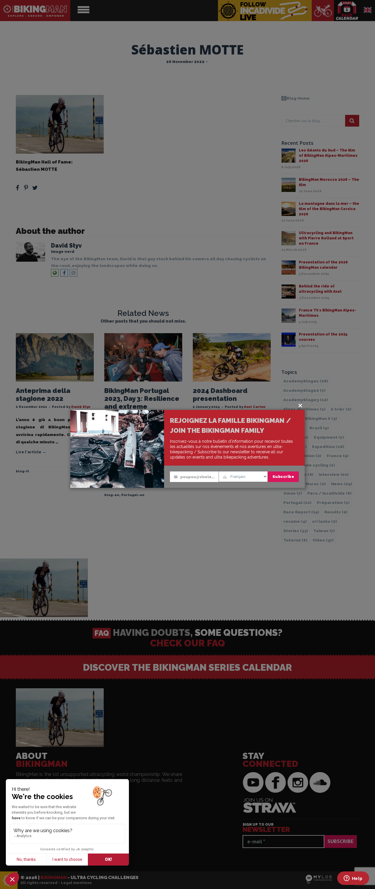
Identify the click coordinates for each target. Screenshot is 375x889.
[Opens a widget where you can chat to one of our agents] (353, 878)
